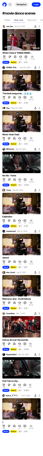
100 (26, 185)
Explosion (7, 216)
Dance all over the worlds (15, 340)
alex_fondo (10, 272)
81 (25, 308)
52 (25, 144)
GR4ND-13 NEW (12, 67)
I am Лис (9, 26)
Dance (13, 62)
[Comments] (15, 56)
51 (25, 62)
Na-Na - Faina (9, 175)
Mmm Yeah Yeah (10, 134)
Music (13, 267)
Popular (7, 20)
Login (36, 4)
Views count (31, 20)
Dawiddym (10, 313)
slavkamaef (11, 231)
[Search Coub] (10, 4)
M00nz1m (10, 149)
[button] (4, 56)
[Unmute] (6, 47)
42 (26, 226)
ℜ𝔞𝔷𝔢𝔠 (8, 108)
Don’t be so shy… (11, 381)
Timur (8, 190)
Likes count (18, 20)
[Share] (35, 26)
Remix (6, 62)
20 (26, 103)
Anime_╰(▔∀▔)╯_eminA (12, 395)
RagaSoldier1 (11, 354)
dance (5, 257)
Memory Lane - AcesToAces (16, 299)
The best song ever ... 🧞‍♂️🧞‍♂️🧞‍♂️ (17, 93)
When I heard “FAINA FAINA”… (17, 53)
